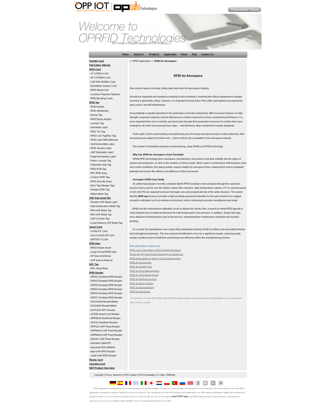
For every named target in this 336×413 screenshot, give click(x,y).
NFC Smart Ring (99, 268)
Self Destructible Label (103, 144)
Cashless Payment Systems (105, 94)
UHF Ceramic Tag (100, 218)
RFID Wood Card (100, 90)
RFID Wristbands (99, 111)
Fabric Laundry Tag (101, 160)
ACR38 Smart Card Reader (104, 314)
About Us (139, 54)
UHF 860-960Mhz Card (103, 82)
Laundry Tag (97, 123)
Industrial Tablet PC (101, 343)
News (184, 54)
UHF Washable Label (102, 152)
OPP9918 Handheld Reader (106, 318)
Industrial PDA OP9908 (103, 347)
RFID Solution (130, 375)
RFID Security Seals (101, 181)
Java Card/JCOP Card (102, 235)
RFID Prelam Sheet (101, 247)
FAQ (194, 54)
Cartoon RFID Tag (100, 177)
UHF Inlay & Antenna (102, 260)
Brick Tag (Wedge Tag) (103, 185)
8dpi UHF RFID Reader (103, 351)
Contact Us (207, 54)
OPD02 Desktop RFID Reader (106, 281)
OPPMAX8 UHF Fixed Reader (106, 335)
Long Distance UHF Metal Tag (106, 223)
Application (170, 54)
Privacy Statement (113, 375)
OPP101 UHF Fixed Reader (105, 326)
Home (125, 54)
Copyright (98, 375)
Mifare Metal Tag (99, 194)
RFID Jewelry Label (101, 148)
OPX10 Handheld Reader (104, 322)
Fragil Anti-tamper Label (103, 156)
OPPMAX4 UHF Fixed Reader (106, 330)
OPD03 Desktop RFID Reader (106, 285)
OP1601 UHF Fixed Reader (105, 339)
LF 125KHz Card (99, 73)
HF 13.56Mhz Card (101, 77)
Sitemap (170, 375)
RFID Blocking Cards (102, 98)
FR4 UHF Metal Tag (101, 210)
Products (154, 54)
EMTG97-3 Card (99, 239)
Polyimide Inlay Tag (101, 164)
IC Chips (161, 375)
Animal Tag (96, 115)
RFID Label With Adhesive (104, 140)
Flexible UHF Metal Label (104, 202)
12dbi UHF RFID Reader (104, 355)
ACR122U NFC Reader (102, 310)
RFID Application (142, 61)
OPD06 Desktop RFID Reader (106, 293)
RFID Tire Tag (98, 131)
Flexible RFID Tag (100, 189)
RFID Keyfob (97, 106)
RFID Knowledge (147, 375)
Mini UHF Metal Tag (101, 214)
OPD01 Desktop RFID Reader (106, 276)
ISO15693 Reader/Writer (104, 305)
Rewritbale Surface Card (104, 86)
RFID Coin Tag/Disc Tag (103, 135)
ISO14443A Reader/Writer (104, 301)
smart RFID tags (179, 396)
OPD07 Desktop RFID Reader (106, 297)
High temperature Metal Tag (105, 206)
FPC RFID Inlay (99, 173)
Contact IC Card (99, 231)
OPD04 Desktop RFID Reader (106, 289)
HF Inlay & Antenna (101, 256)
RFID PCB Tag (98, 169)
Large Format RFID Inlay (103, 252)
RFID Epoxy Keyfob (101, 119)
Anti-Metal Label (99, 127)
